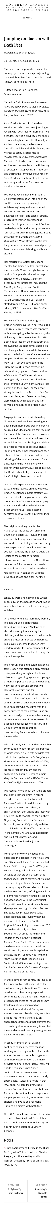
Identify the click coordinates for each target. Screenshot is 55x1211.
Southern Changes (27, 4)
